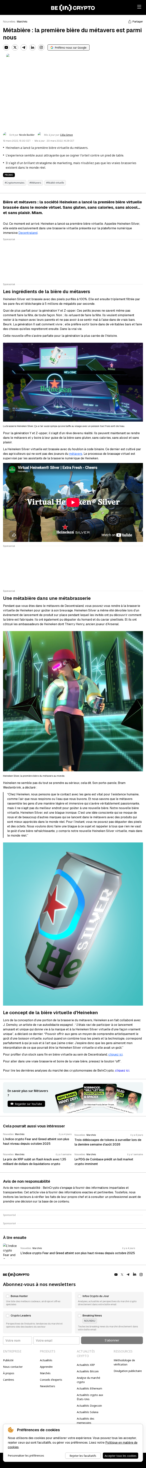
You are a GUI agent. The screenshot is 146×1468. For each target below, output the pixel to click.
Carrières (8, 1379)
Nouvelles (9, 21)
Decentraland (27, 233)
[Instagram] (41, 47)
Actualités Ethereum (89, 1388)
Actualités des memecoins (85, 1421)
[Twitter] (15, 47)
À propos (8, 1373)
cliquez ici (115, 1054)
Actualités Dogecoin (89, 1405)
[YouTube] (6, 47)
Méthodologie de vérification (124, 1362)
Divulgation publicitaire (128, 1371)
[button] (37, 1300)
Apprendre (46, 1367)
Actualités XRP (86, 1365)
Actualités (46, 1360)
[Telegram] (24, 47)
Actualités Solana (87, 1412)
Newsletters (47, 1386)
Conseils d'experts (51, 1379)
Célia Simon (66, 134)
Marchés (22, 21)
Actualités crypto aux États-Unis (90, 1397)
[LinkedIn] (32, 47)
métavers (75, 454)
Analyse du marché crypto (88, 1380)
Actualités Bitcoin (88, 1371)
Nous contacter (13, 1367)
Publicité (8, 1360)
